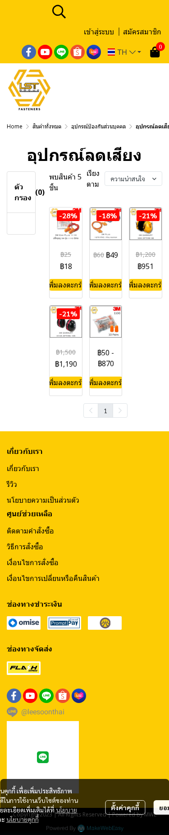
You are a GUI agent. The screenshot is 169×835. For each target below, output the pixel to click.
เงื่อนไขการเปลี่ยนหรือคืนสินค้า (53, 578)
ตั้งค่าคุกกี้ (125, 807)
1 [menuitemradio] (105, 410)
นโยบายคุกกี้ (22, 819)
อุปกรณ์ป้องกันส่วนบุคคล (98, 126)
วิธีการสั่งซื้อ (25, 547)
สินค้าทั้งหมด (46, 126)
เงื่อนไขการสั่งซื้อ (33, 562)
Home (15, 126)
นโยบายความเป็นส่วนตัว (43, 500)
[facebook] (29, 52)
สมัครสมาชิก (142, 32)
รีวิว (12, 484)
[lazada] (94, 52)
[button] (106, 11)
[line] (61, 52)
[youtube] (45, 52)
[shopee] (77, 52)
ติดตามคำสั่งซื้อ (30, 531)
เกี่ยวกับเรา (23, 468)
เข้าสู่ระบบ (99, 32)
